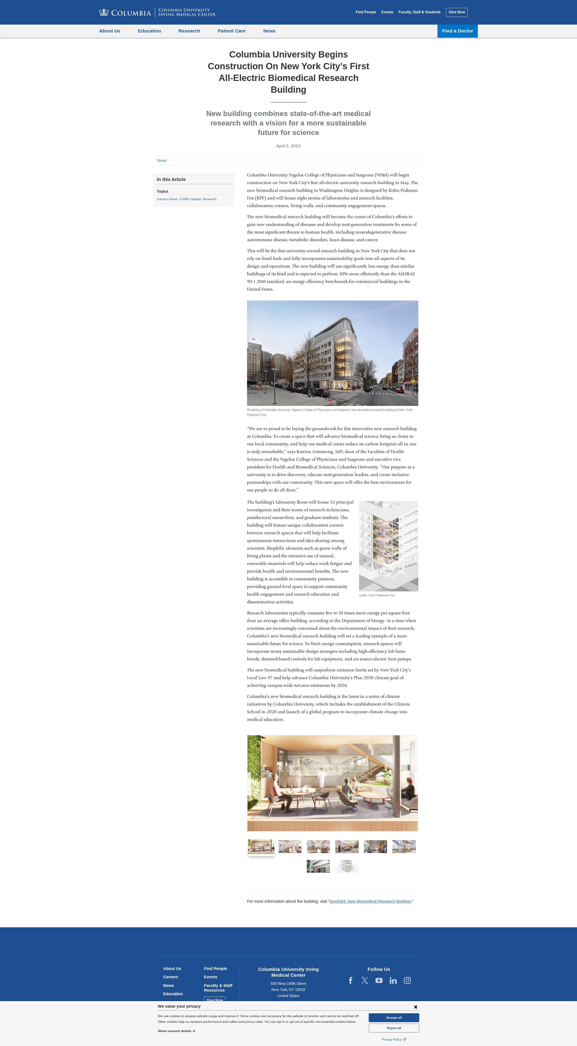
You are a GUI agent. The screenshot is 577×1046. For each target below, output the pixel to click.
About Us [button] (109, 30)
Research (210, 199)
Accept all (394, 1017)
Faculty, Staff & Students (419, 12)
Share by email (420, 160)
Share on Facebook (399, 160)
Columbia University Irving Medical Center (260, 941)
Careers (170, 977)
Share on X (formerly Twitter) (406, 160)
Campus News (167, 199)
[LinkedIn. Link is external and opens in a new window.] (393, 980)
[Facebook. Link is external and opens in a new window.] (350, 980)
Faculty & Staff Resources (218, 988)
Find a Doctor (457, 30)
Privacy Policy (392, 1039)
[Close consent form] (415, 1006)
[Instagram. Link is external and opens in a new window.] (407, 980)
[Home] (157, 12)
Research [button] (189, 30)
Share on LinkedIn (413, 160)
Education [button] (149, 30)
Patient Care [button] (232, 30)
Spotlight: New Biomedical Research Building (370, 901)
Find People (366, 12)
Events (387, 12)
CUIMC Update (190, 199)
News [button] (269, 30)
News (162, 160)
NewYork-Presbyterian (321, 942)
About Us (172, 968)
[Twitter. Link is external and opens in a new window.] (365, 980)
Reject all (394, 1028)
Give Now (457, 12)
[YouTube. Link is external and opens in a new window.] (379, 980)
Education (173, 994)
